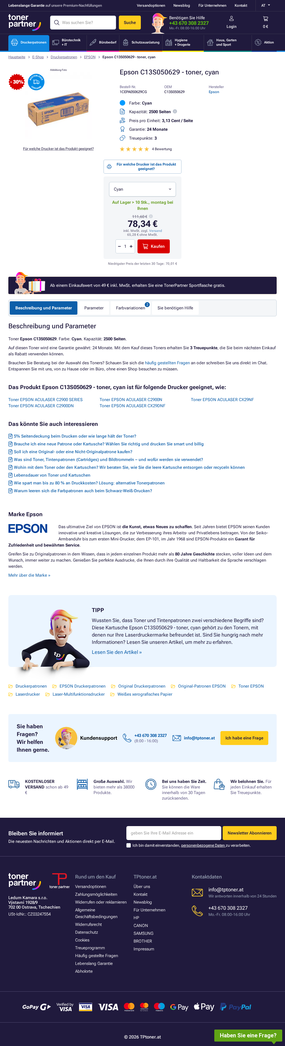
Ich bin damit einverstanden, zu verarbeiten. (191, 845)
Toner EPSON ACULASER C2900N (131, 399)
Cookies (82, 940)
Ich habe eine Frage (244, 738)
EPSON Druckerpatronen (82, 686)
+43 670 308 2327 (189, 23)
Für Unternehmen (212, 5)
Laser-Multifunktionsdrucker (79, 694)
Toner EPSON (251, 686)
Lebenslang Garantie (94, 963)
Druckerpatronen (64, 57)
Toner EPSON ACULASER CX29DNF (132, 405)
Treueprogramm (90, 947)
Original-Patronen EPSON (202, 686)
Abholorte (84, 971)
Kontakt (241, 5)
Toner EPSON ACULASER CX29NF (222, 399)
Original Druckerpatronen (141, 686)
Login (232, 26)
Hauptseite (16, 57)
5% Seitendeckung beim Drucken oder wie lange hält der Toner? (75, 436)
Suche (130, 22)
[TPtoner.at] (24, 22)
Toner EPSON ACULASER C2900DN (41, 405)
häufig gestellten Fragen (167, 362)
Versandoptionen (151, 5)
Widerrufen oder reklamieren (101, 902)
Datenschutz (86, 932)
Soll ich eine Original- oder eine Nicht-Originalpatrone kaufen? (73, 451)
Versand (155, 231)
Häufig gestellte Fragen (96, 955)
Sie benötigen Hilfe (175, 307)
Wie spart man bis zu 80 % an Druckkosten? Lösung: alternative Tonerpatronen (89, 483)
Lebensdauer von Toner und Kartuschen (52, 475)
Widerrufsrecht (88, 924)
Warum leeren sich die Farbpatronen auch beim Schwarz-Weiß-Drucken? (83, 490)
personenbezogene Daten (203, 845)
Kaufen (158, 246)
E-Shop (38, 57)
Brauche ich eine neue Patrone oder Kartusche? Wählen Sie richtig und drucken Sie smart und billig (109, 443)
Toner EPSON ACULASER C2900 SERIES (45, 399)
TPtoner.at (145, 877)
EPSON (89, 57)
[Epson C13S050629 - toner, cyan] (58, 137)
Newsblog (181, 5)
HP (136, 917)
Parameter (94, 307)
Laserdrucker (28, 694)
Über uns (142, 886)
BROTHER (143, 941)
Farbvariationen (130, 307)
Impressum (144, 949)
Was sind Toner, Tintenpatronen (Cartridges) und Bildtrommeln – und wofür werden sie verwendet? (108, 459)
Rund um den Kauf (95, 877)
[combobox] (142, 189)
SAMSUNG (143, 933)
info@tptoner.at (199, 738)
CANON (141, 925)
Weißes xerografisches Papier (144, 694)
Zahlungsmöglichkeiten (96, 894)
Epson (214, 92)
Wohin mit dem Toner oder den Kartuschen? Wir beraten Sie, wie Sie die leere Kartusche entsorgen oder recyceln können (129, 467)
